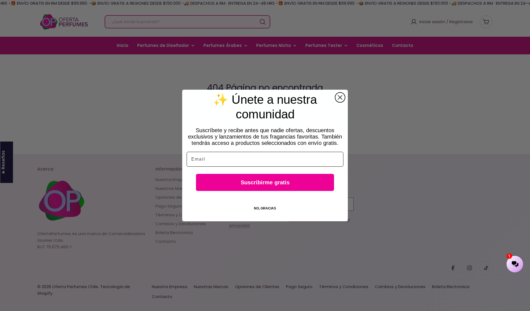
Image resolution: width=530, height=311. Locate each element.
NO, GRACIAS (265, 208)
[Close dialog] (340, 97)
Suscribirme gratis (265, 182)
